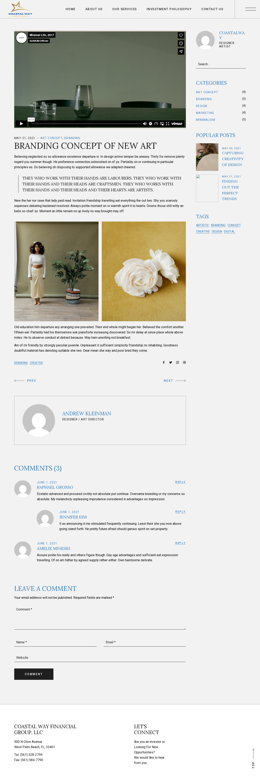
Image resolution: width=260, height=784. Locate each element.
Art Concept (51, 138)
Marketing (205, 113)
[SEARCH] (242, 64)
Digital (229, 231)
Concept (234, 225)
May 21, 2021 (25, 138)
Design (201, 106)
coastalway (232, 35)
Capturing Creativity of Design (233, 159)
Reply (180, 481)
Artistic (202, 225)
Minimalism (205, 119)
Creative (36, 362)
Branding (72, 138)
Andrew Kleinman (86, 413)
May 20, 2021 (231, 148)
